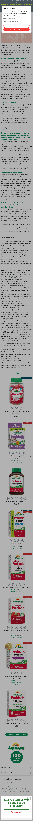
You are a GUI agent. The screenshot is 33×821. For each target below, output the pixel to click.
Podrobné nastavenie (11, 21)
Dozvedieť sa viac (10, 18)
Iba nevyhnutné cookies (16, 26)
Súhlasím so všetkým (16, 29)
